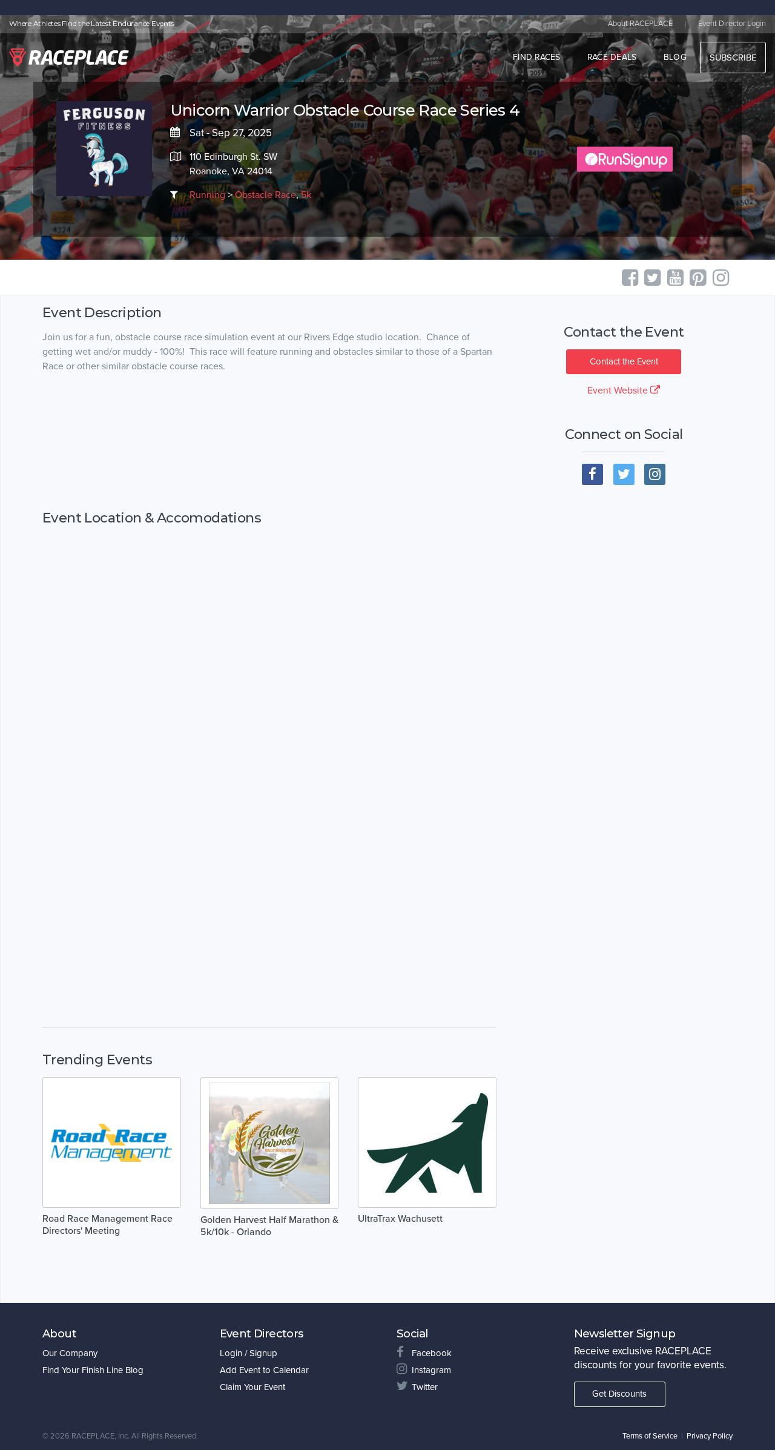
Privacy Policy (710, 1436)
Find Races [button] (537, 57)
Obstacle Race (265, 195)
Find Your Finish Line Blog (92, 1370)
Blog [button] (675, 57)
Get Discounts (619, 1393)
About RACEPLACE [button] (640, 23)
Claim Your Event (252, 1387)
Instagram (431, 1370)
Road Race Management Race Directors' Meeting (107, 1225)
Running (207, 195)
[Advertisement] (269, 442)
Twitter (425, 1387)
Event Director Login (732, 23)
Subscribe (733, 57)
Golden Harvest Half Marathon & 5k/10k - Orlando (269, 1226)
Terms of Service (650, 1436)
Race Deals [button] (612, 57)
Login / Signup (248, 1353)
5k (306, 195)
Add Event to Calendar (264, 1370)
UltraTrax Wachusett (400, 1219)
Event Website (618, 390)
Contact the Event (624, 361)
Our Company (69, 1353)
